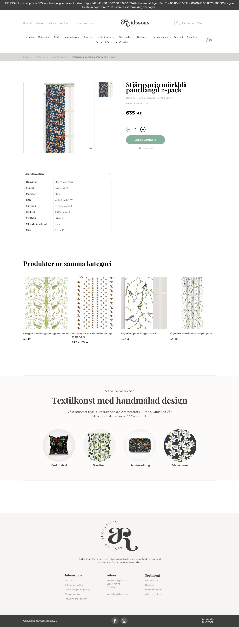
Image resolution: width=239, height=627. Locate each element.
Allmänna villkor (74, 585)
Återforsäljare (122, 42)
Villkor (53, 23)
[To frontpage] (135, 23)
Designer (142, 37)
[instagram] (124, 620)
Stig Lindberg (126, 37)
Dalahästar (193, 37)
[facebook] (115, 620)
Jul (97, 42)
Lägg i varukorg (146, 139)
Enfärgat (178, 37)
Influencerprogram (84, 23)
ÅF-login (65, 23)
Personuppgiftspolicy (77, 589)
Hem (26, 56)
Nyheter (30, 37)
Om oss (41, 23)
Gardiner (88, 37)
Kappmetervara (71, 37)
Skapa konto (72, 594)
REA (107, 42)
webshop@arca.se (117, 594)
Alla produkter (153, 594)
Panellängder (58, 56)
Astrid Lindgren (107, 37)
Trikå (56, 37)
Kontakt (28, 23)
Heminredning (160, 37)
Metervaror (44, 37)
